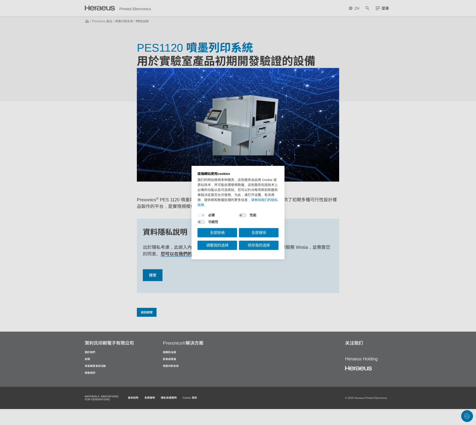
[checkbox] (201, 215)
